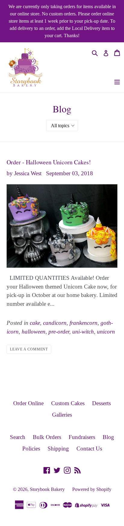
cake (35, 323)
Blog (108, 437)
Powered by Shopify (91, 489)
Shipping (58, 448)
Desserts (101, 403)
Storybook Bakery (47, 489)
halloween (33, 331)
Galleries (62, 414)
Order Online (28, 403)
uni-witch (83, 331)
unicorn (106, 331)
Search (17, 437)
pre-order (58, 331)
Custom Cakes (68, 403)
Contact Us (89, 448)
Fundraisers (82, 437)
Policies (31, 448)
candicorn (55, 323)
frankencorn (84, 323)
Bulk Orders (47, 437)
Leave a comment (29, 349)
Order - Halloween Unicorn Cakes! (49, 162)
